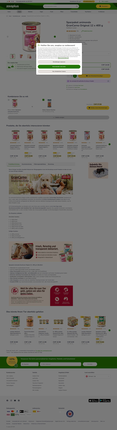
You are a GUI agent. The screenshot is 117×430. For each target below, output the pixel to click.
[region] (59, 59)
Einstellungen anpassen (59, 62)
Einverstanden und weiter (59, 66)
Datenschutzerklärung (63, 58)
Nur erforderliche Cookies (59, 71)
